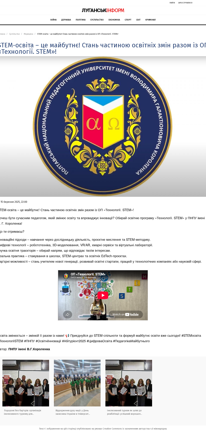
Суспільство (97, 20)
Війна (53, 20)
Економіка (114, 20)
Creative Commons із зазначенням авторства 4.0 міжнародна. (135, 428)
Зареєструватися (185, 3)
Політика (80, 20)
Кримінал (150, 20)
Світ (138, 20)
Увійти (172, 3)
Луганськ (103, 10)
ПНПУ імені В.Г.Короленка (29, 349)
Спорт (128, 20)
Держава (66, 20)
